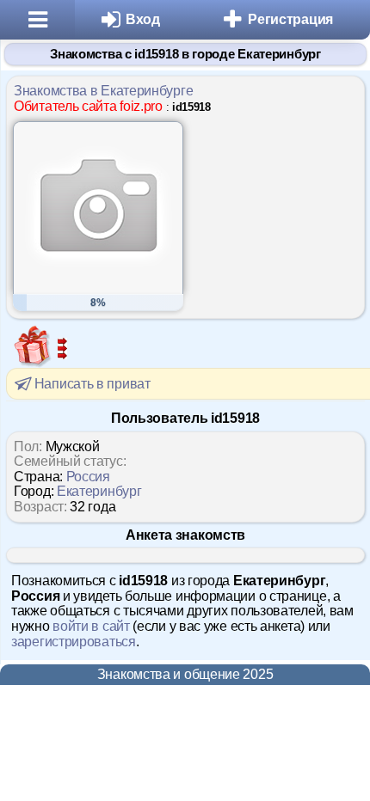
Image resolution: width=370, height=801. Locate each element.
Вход (143, 19)
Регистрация (290, 19)
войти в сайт (90, 626)
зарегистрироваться (73, 641)
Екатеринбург (99, 491)
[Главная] (37, 20)
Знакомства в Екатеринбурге (103, 90)
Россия (88, 476)
